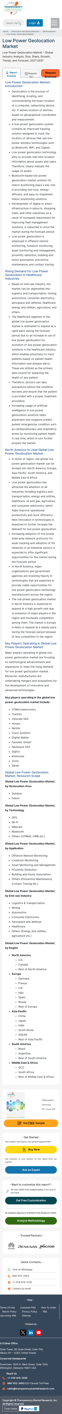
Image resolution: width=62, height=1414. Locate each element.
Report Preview (12, 74)
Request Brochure (50, 74)
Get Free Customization (31, 1200)
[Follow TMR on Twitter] (23, 1331)
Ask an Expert (31, 1169)
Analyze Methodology (31, 1220)
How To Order (48, 1307)
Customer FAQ (28, 1307)
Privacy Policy (29, 1311)
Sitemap (26, 1315)
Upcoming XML (8, 1315)
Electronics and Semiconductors (25, 31)
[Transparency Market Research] (13, 8)
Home (5, 31)
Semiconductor (49, 31)
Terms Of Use (7, 1307)
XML (45, 1311)
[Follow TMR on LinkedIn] (31, 1331)
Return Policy (9, 1311)
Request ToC (32, 75)
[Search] (19, 23)
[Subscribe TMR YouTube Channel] (38, 1331)
